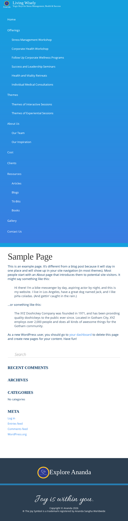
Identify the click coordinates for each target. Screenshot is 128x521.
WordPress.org (17, 434)
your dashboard (80, 335)
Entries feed (15, 423)
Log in (11, 418)
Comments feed (18, 429)
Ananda (6, 6)
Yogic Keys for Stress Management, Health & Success (37, 6)
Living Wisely (24, 2)
